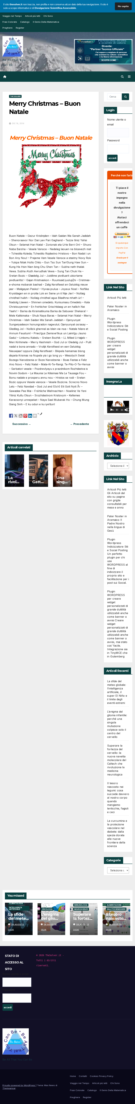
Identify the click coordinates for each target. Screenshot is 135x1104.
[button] (122, 76)
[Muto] (126, 409)
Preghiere (7, 27)
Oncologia (47, 909)
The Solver (15, 96)
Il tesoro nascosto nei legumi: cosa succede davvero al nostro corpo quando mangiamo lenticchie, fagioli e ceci (118, 798)
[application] (118, 407)
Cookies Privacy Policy (101, 1076)
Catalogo (25, 22)
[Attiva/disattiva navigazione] (129, 76)
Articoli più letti (32, 16)
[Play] (111, 409)
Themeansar (8, 1088)
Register (20, 27)
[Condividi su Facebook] (11, 416)
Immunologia (80, 905)
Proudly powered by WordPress (19, 1085)
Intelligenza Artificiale (15, 908)
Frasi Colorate (9, 22)
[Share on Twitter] (16, 416)
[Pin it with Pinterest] (25, 416)
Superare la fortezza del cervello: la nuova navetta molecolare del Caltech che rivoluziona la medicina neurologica (116, 760)
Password (113, 140)
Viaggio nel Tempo (12, 16)
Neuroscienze (81, 909)
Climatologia (16, 903)
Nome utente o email (116, 122)
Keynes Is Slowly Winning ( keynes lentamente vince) (71, 424)
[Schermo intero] (128, 409)
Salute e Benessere (116, 909)
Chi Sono (48, 16)
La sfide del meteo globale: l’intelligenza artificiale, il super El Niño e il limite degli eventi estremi (117, 692)
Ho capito (123, 6)
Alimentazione (114, 905)
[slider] (117, 410)
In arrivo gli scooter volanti (30, 424)
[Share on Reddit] (21, 416)
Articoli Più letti (116, 297)
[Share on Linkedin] (30, 416)
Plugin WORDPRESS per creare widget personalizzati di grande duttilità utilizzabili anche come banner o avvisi (117, 353)
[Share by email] (35, 416)
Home (73, 1076)
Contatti (83, 1076)
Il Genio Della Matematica (46, 22)
